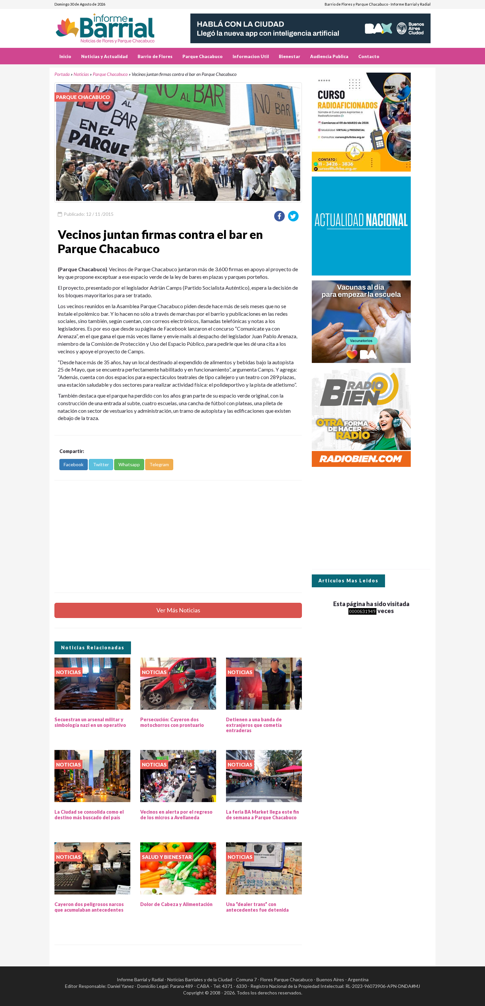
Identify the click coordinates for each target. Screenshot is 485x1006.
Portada (62, 74)
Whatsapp (129, 464)
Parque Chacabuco (202, 56)
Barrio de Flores (155, 56)
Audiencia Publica (329, 56)
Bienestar (289, 56)
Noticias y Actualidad (104, 56)
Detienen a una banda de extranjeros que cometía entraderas (254, 725)
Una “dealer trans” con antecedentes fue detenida (257, 907)
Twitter (101, 464)
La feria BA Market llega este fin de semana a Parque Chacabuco (262, 814)
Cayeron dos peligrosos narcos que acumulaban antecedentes (89, 907)
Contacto (368, 56)
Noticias (81, 74)
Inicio (65, 56)
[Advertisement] (178, 536)
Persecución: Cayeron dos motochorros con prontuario (172, 722)
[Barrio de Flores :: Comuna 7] (113, 26)
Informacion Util (251, 56)
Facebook (73, 464)
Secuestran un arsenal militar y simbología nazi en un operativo (90, 722)
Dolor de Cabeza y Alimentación (176, 904)
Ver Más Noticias (178, 610)
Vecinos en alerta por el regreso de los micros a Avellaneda (176, 814)
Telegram (159, 464)
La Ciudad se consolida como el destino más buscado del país (89, 814)
